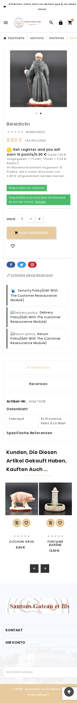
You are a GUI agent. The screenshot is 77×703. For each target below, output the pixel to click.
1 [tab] (36, 113)
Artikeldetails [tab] (38, 367)
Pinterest (32, 265)
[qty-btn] (39, 218)
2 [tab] (40, 113)
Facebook (11, 265)
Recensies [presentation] (38, 383)
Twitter (21, 265)
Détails (40, 202)
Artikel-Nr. (17, 401)
